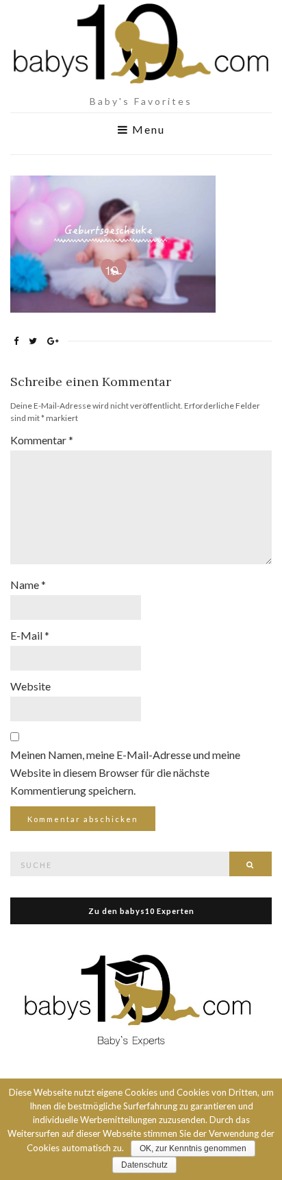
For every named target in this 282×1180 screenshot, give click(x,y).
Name (28, 584)
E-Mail (29, 635)
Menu (147, 129)
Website (30, 686)
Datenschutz (144, 1165)
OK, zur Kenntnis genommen (193, 1148)
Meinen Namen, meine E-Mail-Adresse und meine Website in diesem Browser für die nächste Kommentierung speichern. (125, 772)
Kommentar (41, 439)
